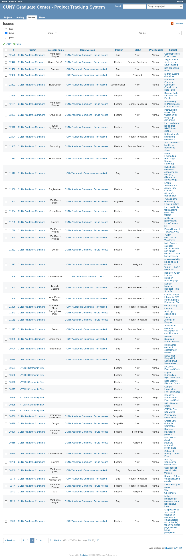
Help (20, 1)
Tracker (119, 50)
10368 (12, 442)
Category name (56, 50)
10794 (12, 348)
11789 (12, 222)
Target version (87, 50)
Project (32, 50)
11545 (12, 237)
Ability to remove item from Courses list (171, 222)
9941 (12, 491)
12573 (12, 55)
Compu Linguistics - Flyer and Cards (172, 389)
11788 (12, 230)
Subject (173, 50)
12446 (12, 62)
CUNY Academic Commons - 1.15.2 (86, 276)
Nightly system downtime (171, 75)
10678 (12, 359)
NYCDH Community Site (32, 368)
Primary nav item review (170, 416)
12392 (12, 84)
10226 (12, 462)
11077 (12, 329)
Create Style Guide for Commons (170, 423)
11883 (12, 158)
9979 (12, 479)
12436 (12, 75)
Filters (10, 29)
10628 (12, 382)
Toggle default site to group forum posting (171, 62)
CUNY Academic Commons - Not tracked (86, 69)
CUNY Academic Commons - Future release (86, 55)
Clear (19, 44)
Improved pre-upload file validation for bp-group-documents (171, 115)
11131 (12, 320)
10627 (12, 389)
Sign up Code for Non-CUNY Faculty (171, 96)
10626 (12, 397)
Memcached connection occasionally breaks (170, 349)
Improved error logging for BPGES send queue (171, 127)
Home (4, 1)
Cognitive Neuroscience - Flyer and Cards (172, 397)
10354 (12, 453)
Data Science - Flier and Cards (172, 382)
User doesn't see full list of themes (170, 470)
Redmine (84, 555)
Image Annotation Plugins (169, 320)
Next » (57, 540)
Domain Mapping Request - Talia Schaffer (171, 288)
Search (118, 6)
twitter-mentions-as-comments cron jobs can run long (171, 501)
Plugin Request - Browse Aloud (172, 230)
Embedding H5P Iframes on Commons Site (172, 104)
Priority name (156, 50)
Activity (20, 17)
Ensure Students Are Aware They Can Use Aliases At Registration (170, 189)
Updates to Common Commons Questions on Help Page (170, 84)
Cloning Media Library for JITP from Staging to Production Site (171, 298)
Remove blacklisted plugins (169, 432)
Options (11, 38)
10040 (12, 470)
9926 (12, 501)
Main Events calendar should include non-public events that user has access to (172, 249)
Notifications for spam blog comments (172, 137)
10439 (12, 423)
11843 (12, 201)
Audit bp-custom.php (170, 312)
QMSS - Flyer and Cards (170, 410)
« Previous (10, 540)
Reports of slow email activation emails (172, 479)
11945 (12, 146)
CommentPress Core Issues (172, 55)
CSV (175, 548)
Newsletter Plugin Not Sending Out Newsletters (170, 360)
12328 (12, 95)
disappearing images (170, 306)
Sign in (180, 1)
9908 (12, 521)
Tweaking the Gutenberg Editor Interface (171, 201)
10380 (12, 432)
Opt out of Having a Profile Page (172, 453)
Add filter (142, 33)
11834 (12, 211)
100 (97, 540)
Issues (31, 17)
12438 (12, 69)
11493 (12, 287)
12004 (12, 137)
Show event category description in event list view (171, 329)
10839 (12, 339)
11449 (12, 298)
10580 (12, 416)
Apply (9, 44)
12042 (12, 127)
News (42, 17)
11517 (12, 264)
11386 (12, 307)
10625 (12, 404)
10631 (12, 368)
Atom (169, 548)
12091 (12, 115)
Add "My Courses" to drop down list (171, 462)
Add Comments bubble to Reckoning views (172, 146)
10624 (12, 410)
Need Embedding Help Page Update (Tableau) (170, 158)
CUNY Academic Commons (31, 55)
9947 (12, 486)
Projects (12, 1)
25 (89, 540)
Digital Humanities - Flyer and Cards (172, 375)
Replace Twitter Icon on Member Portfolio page (172, 277)
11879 (12, 173)
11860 (12, 189)
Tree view (178, 23)
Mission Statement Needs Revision (172, 339)
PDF (181, 548)
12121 (12, 104)
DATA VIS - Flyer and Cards (172, 368)
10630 (12, 375)
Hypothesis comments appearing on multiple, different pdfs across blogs (171, 173)
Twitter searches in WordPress (170, 237)
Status (11, 33)
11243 (12, 312)
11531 (12, 249)
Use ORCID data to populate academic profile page (170, 442)
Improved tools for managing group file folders (171, 211)
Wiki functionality (170, 491)
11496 (12, 276)
